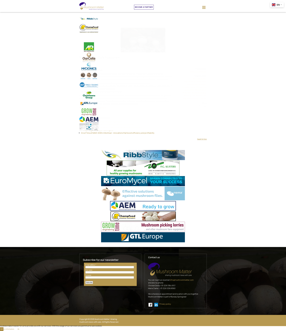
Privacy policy (165, 304)
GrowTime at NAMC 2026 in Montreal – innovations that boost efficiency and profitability (117, 133)
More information (7, 329)
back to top (202, 139)
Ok (18, 329)
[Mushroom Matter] (91, 6)
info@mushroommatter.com (182, 280)
